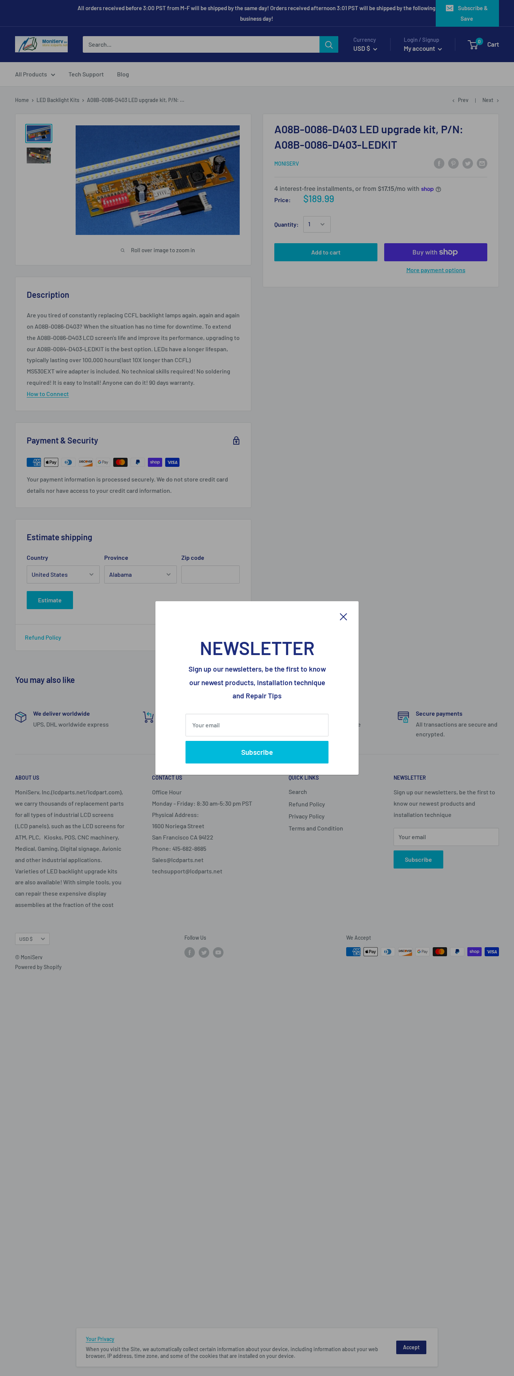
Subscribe (257, 752)
